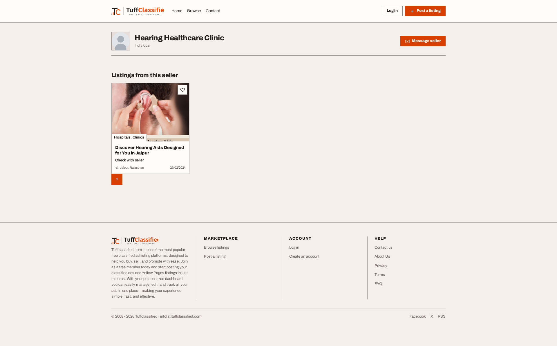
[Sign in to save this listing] (182, 90)
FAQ (378, 284)
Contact (213, 11)
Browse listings (216, 247)
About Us (382, 256)
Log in (392, 11)
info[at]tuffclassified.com (180, 316)
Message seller (426, 41)
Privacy (381, 266)
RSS (442, 316)
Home (176, 11)
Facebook (417, 316)
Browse (194, 11)
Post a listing (214, 256)
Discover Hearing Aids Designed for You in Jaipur (149, 150)
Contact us (384, 247)
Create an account (304, 256)
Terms (380, 275)
